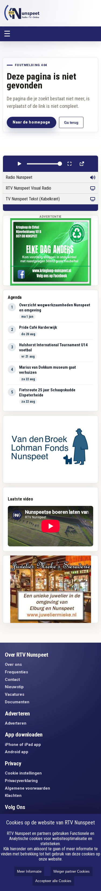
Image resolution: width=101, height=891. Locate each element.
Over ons (13, 664)
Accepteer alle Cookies (53, 881)
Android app (16, 751)
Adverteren (15, 723)
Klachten (13, 795)
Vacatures (14, 694)
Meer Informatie (29, 871)
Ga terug (71, 123)
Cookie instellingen (23, 773)
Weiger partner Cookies (71, 871)
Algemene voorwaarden (27, 788)
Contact (12, 679)
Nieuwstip (14, 686)
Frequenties (16, 672)
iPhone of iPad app (23, 744)
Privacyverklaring (21, 780)
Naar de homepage (31, 122)
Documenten (17, 702)
